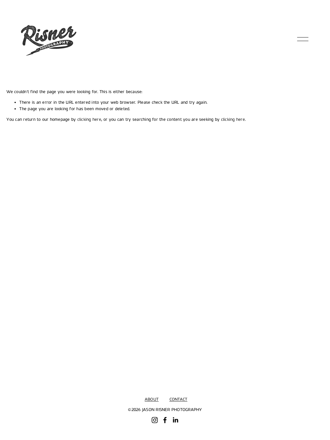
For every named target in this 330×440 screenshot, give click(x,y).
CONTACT (179, 399)
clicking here (89, 119)
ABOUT (152, 399)
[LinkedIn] (175, 420)
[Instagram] (154, 420)
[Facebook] (165, 420)
